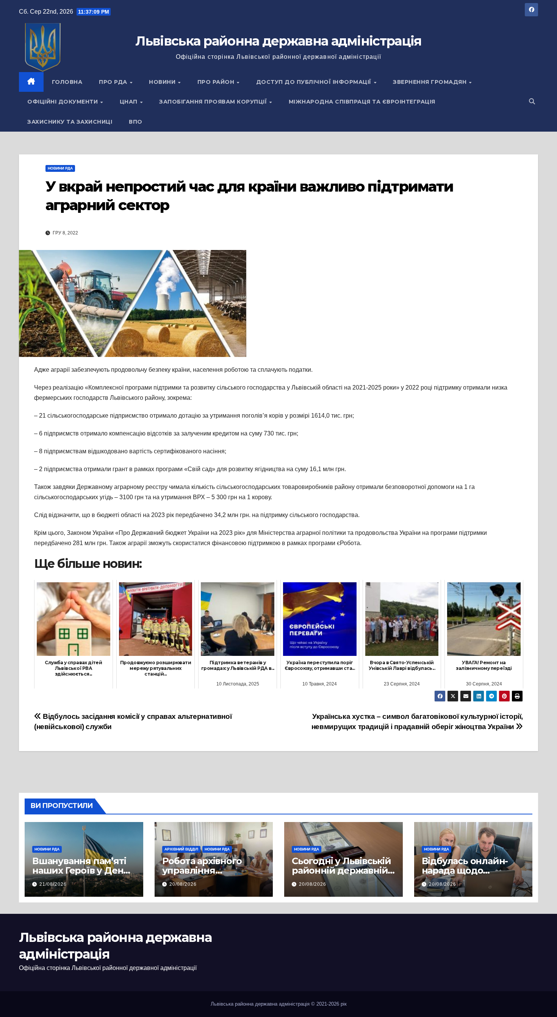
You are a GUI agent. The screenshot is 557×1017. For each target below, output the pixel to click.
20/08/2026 (183, 884)
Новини (163, 82)
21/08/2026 (53, 884)
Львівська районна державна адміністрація (278, 41)
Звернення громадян (430, 82)
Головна (67, 82)
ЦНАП (129, 101)
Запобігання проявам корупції (214, 101)
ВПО (135, 121)
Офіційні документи (63, 101)
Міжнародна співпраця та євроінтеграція (362, 101)
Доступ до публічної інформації (314, 82)
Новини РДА (60, 168)
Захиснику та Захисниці (69, 121)
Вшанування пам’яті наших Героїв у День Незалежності (80, 870)
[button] (532, 101)
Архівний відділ (181, 849)
